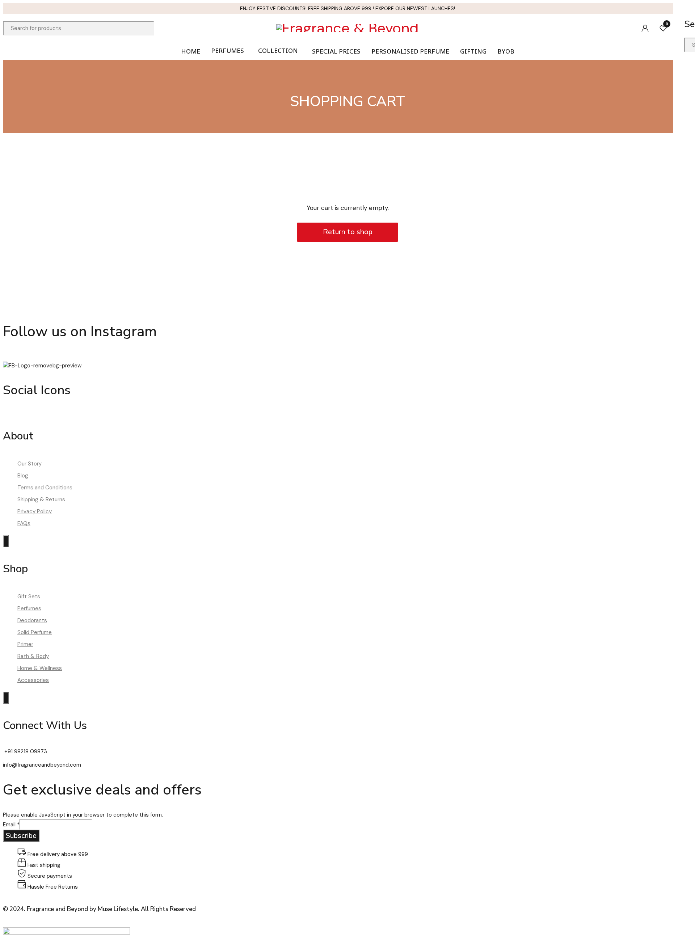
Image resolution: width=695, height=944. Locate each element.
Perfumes (29, 608)
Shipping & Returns (41, 499)
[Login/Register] (645, 28)
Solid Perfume (34, 632)
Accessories (33, 680)
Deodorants (32, 620)
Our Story (29, 463)
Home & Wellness (39, 668)
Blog (22, 475)
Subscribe (21, 835)
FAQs (23, 523)
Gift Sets (28, 596)
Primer (25, 644)
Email (11, 824)
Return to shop (347, 232)
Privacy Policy (34, 511)
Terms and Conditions (44, 487)
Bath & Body (33, 656)
